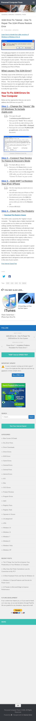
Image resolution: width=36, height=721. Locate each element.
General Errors (7, 14)
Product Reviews (8, 492)
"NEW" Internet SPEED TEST (18, 355)
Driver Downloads (8, 447)
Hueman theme (28, 715)
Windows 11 (7, 532)
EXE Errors (6, 456)
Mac (4, 483)
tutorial (24, 283)
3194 (7, 283)
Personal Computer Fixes (12, 2)
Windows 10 (7, 527)
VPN (4, 523)
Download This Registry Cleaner (15, 215)
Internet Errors (7, 474)
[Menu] (33, 2)
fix (20, 283)
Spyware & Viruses (9, 514)
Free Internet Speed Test (9, 263)
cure (12, 283)
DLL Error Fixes (8, 443)
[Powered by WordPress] (11, 715)
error (16, 283)
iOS (4, 478)
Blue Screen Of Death (10, 438)
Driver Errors (7, 452)
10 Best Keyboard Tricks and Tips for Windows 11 (18, 576)
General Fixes (20, 14)
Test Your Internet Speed (18, 426)
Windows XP (7, 550)
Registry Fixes (7, 505)
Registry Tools (7, 510)
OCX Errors (7, 487)
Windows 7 (6, 536)
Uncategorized (7, 519)
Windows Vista (7, 545)
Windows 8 (6, 541)
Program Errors (8, 496)
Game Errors (7, 461)
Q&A (4, 501)
